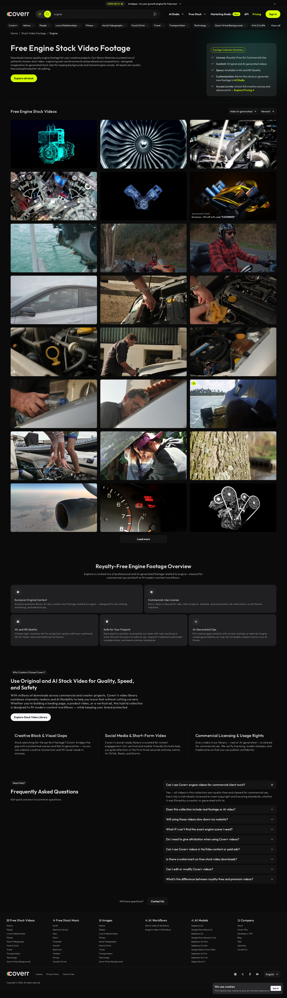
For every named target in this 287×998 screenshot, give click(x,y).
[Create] (39, 14)
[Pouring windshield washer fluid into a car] (54, 404)
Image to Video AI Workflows (158, 929)
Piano (55, 937)
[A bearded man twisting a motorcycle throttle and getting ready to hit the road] (233, 248)
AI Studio (174, 14)
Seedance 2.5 (197, 925)
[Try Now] (180, 3)
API (246, 14)
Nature (10, 925)
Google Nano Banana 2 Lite (203, 937)
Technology (12, 957)
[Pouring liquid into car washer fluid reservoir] (233, 352)
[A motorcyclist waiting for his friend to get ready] (143, 248)
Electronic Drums (60, 929)
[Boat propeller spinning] (54, 248)
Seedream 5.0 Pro (199, 953)
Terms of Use (68, 974)
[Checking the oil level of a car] (233, 300)
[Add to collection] (92, 228)
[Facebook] (250, 974)
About (240, 925)
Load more (143, 539)
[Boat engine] (233, 404)
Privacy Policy (52, 974)
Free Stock (195, 14)
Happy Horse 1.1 (198, 961)
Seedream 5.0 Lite (199, 957)
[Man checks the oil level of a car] (143, 300)
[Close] (274, 3)
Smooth (56, 945)
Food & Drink (13, 945)
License (39, 974)
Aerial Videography (15, 941)
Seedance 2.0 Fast (199, 941)
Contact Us (157, 901)
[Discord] (257, 974)
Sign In (273, 14)
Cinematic (57, 941)
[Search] (47, 14)
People (10, 929)
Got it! (276, 988)
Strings (56, 957)
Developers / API (245, 933)
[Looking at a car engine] (143, 455)
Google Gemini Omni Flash (203, 949)
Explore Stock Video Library (30, 717)
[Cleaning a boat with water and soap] (54, 455)
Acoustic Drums (60, 961)
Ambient (56, 953)
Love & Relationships (16, 933)
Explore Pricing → (244, 90)
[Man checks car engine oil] (54, 352)
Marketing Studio (225, 14)
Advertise (242, 945)
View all (275, 25)
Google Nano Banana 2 (201, 929)
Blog (239, 937)
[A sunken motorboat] (233, 455)
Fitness (10, 937)
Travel (9, 949)
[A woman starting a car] (54, 300)
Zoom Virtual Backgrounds (18, 961)
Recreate (54, 268)
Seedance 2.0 (197, 933)
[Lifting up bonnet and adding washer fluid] (143, 352)
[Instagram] (235, 974)
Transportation (13, 953)
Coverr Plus (243, 929)
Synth (55, 925)
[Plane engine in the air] (54, 507)
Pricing (256, 14)
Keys (55, 933)
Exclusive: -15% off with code (213, 217)
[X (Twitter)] (243, 974)
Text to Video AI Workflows (157, 925)
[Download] (92, 268)
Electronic (57, 949)
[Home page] (18, 14)
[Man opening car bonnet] (143, 404)
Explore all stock (24, 78)
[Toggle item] (272, 785)
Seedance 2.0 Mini (199, 945)
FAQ (239, 941)
